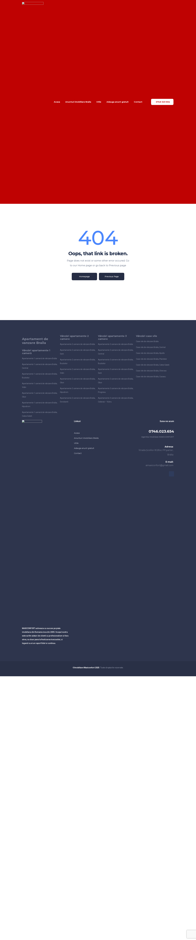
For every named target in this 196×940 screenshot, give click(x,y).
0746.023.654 (161, 431)
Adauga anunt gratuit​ (118, 102)
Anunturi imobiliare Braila (78, 102)
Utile (98, 102)
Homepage (84, 276)
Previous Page (112, 276)
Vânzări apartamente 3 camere (112, 337)
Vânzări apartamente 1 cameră (36, 352)
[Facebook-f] (171, 473)
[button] (162, 102)
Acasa (57, 102)
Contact (138, 102)
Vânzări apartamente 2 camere (74, 337)
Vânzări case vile (146, 336)
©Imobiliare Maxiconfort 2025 (86, 668)
